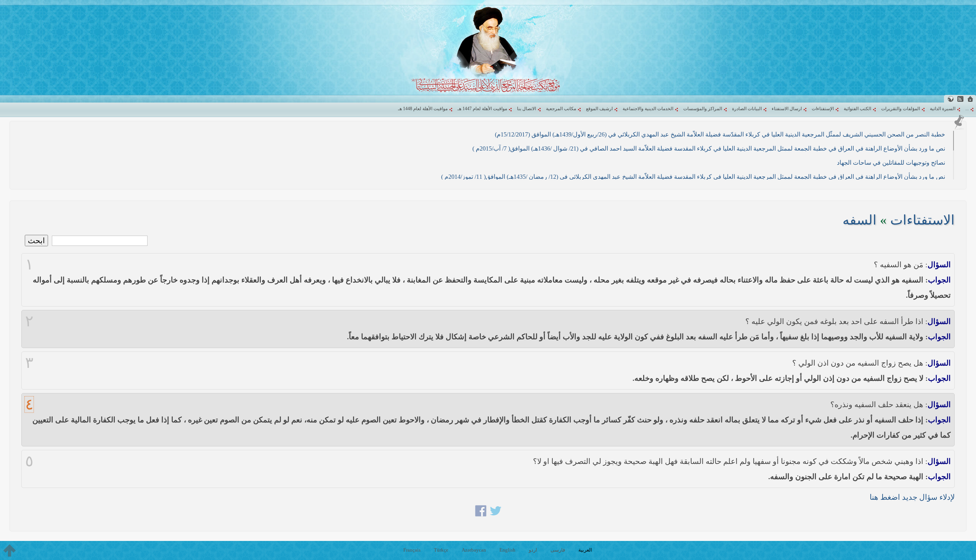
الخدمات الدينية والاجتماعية (648, 108)
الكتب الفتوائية (857, 108)
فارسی (558, 550)
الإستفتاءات (823, 108)
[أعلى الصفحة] (9, 550)
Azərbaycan (474, 550)
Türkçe (441, 550)
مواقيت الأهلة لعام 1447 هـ (482, 108)
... (967, 108)
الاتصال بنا (526, 108)
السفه (859, 220)
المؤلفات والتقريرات (900, 108)
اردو (533, 550)
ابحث (36, 240)
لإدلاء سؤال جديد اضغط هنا (912, 497)
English (507, 550)
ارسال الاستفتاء (787, 108)
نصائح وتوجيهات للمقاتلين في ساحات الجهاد (891, 162)
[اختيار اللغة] (950, 99)
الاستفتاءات (922, 220)
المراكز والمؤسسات (702, 108)
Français (412, 550)
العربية (585, 550)
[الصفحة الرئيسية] (970, 99)
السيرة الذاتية (942, 108)
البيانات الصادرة (747, 108)
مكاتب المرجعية (561, 108)
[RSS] (960, 99)
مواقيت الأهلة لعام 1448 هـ (423, 108)
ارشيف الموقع (599, 108)
